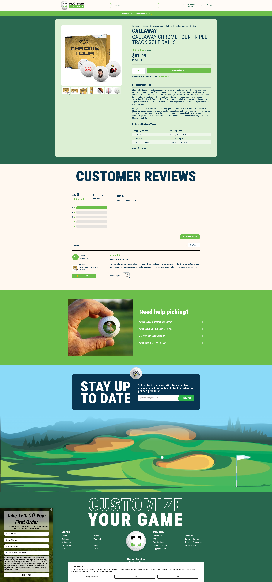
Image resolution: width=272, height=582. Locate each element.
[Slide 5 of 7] (100, 90)
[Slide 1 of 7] (66, 90)
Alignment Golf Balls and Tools (153, 26)
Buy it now (164, 76)
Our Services (158, 542)
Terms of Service (192, 539)
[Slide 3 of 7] (83, 90)
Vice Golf (97, 539)
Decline (178, 577)
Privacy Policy (107, 571)
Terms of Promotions (193, 542)
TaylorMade (66, 545)
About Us (189, 536)
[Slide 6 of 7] (109, 90)
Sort (186, 245)
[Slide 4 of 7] (92, 90)
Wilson (96, 536)
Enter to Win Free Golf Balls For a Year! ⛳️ (136, 14)
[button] (142, 50)
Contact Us (157, 536)
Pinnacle (97, 542)
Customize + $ (179, 70)
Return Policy (190, 545)
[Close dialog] (51, 509)
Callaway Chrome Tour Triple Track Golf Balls (89, 268)
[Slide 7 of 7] (117, 90)
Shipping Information (161, 545)
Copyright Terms (159, 549)
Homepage (136, 26)
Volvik (96, 549)
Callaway (65, 539)
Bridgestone (66, 542)
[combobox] (7, 553)
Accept (135, 577)
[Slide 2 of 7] (75, 90)
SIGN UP (26, 575)
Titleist (64, 536)
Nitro (96, 545)
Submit (186, 398)
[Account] (202, 5)
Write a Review (190, 237)
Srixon (64, 549)
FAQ (154, 539)
